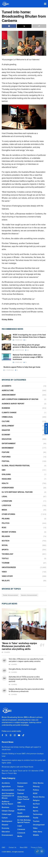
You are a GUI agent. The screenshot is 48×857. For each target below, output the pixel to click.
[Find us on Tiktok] (23, 735)
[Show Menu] (45, 3)
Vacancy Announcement (29, 595)
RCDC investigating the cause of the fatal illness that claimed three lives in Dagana (29, 335)
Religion (6, 536)
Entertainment (9, 443)
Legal (4, 496)
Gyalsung (6, 474)
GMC (4, 470)
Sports (5, 549)
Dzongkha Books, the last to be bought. (22, 669)
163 (27, 350)
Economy (6, 434)
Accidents (6, 386)
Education (6, 439)
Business (6, 408)
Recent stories (9, 532)
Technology (7, 554)
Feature (5, 452)
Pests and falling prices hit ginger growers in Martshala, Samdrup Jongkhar (29, 346)
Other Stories (8, 514)
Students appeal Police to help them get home (21, 367)
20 (17, 370)
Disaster (6, 430)
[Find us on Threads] (11, 735)
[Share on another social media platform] (39, 26)
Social (5, 545)
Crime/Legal (7, 417)
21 (25, 340)
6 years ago (18, 340)
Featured (6, 457)
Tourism (5, 563)
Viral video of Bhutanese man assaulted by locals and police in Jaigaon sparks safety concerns (26, 660)
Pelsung (6, 518)
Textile (5, 558)
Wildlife (6, 580)
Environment (8, 448)
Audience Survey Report (13, 403)
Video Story (7, 576)
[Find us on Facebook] (2, 735)
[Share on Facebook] (9, 26)
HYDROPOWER (8, 487)
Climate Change (9, 412)
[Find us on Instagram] (15, 735)
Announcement (9, 395)
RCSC (4, 527)
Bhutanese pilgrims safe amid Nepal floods (17, 767)
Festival (6, 461)
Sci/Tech (5, 540)
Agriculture (8, 390)
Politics (5, 523)
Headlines (6, 479)
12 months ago (19, 350)
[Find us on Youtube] (19, 735)
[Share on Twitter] (24, 26)
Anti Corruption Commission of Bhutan (20, 399)
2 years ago (18, 362)
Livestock (6, 505)
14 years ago (9, 370)
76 (25, 362)
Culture (5, 421)
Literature (7, 501)
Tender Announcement (10, 595)
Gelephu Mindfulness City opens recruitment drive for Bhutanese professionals (26, 690)
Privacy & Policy (36, 847)
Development (8, 426)
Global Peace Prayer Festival (16, 465)
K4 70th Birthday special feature (17, 492)
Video (4, 572)
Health (5, 483)
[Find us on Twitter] (6, 735)
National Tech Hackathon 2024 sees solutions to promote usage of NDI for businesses (28, 357)
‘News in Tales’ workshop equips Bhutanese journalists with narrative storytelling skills (19, 646)
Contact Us (12, 847)
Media (4, 510)
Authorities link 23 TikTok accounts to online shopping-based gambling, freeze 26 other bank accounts (26, 679)
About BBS (23, 847)
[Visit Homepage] (5, 3)
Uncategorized (9, 567)
